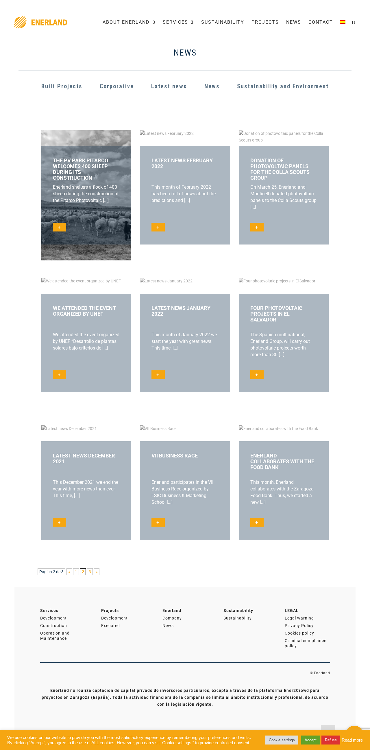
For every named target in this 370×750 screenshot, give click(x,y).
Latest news (169, 86)
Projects (265, 22)
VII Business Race (174, 456)
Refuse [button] (331, 740)
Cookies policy (299, 633)
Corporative (117, 86)
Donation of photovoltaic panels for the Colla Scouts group (280, 169)
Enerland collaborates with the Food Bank (282, 461)
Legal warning (299, 618)
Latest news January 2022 (180, 311)
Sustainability (222, 22)
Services (175, 22)
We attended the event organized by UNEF (84, 311)
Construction (53, 625)
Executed (110, 625)
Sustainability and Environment (283, 86)
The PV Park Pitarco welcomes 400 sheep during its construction (80, 169)
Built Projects (61, 86)
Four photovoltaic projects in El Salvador (276, 314)
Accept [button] (311, 740)
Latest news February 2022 (182, 163)
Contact (320, 22)
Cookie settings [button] (282, 740)
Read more (352, 740)
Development (53, 618)
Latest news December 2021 (84, 458)
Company (172, 618)
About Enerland (126, 22)
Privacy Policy (299, 625)
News (293, 22)
